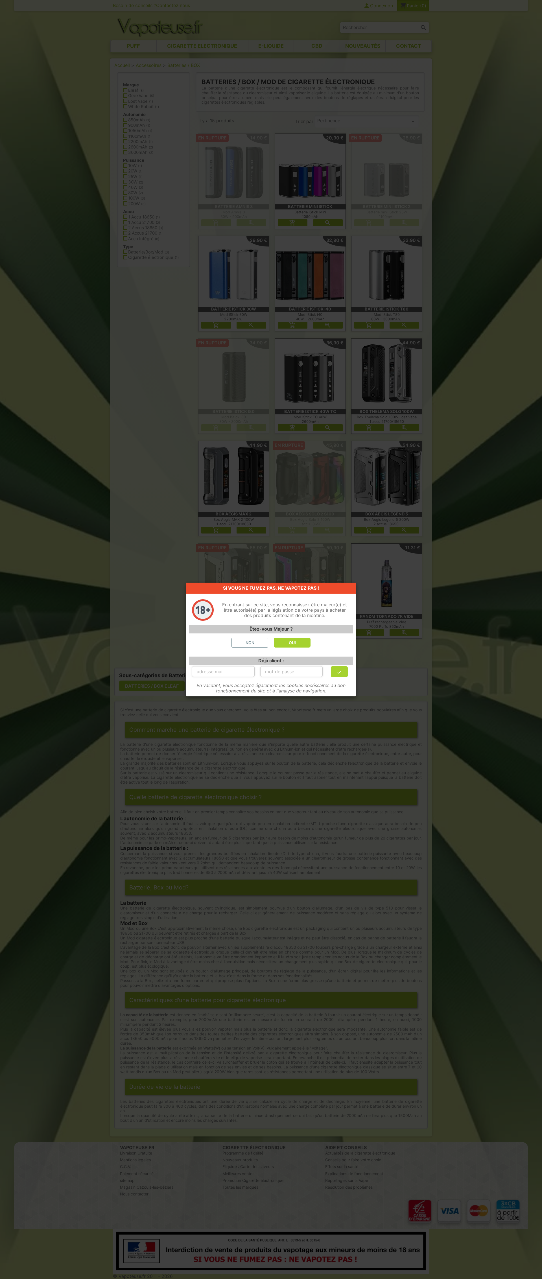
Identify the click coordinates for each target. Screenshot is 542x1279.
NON (250, 642)
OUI (292, 642)
